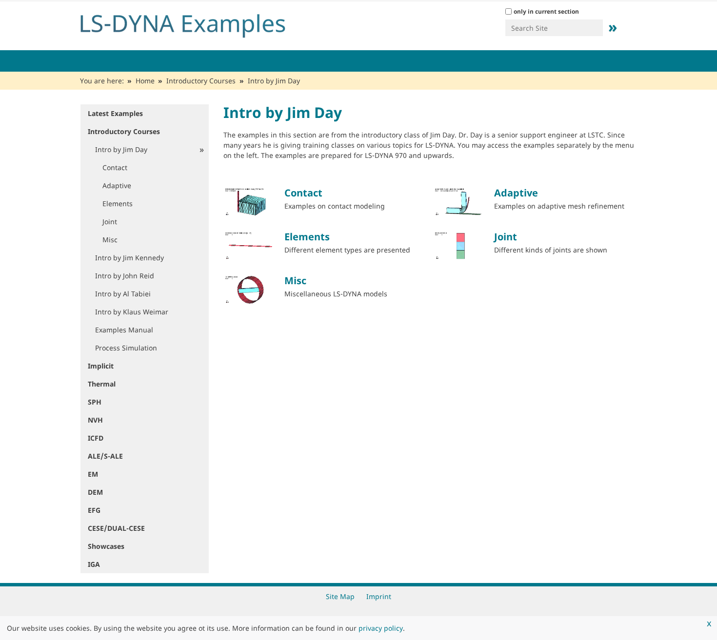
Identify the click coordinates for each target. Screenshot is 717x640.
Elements (307, 236)
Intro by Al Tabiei (123, 293)
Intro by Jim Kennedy (129, 257)
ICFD (95, 438)
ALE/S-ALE (105, 456)
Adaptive (516, 192)
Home (145, 80)
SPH (94, 402)
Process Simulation (126, 347)
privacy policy (380, 628)
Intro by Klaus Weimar (131, 311)
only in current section (546, 11)
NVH (95, 420)
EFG (94, 510)
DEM (95, 492)
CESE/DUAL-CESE (116, 528)
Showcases (106, 546)
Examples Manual (124, 329)
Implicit (101, 365)
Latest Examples (115, 113)
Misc (295, 280)
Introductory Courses (201, 80)
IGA (94, 564)
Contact (303, 192)
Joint (505, 236)
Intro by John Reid (124, 275)
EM (93, 474)
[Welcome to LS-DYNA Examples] (197, 23)
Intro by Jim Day (121, 149)
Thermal (102, 383)
